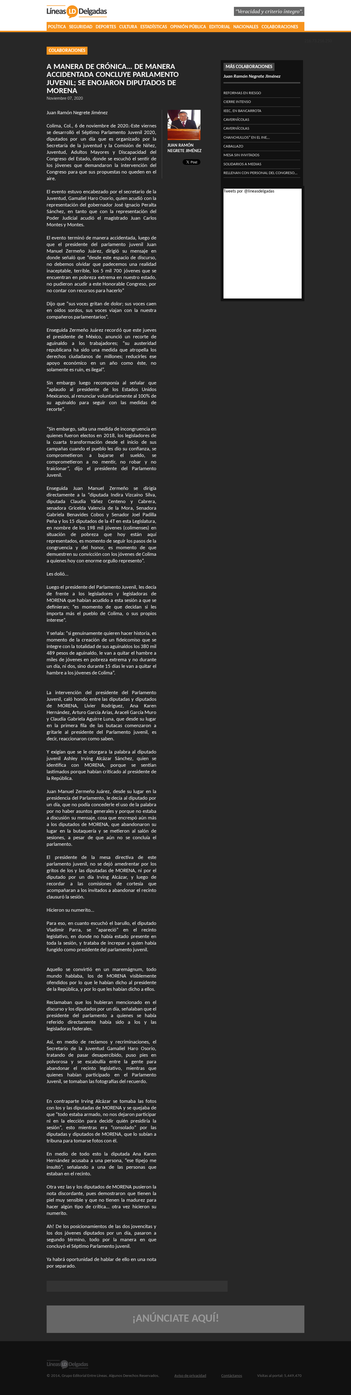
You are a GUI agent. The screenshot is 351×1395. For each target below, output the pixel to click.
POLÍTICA (57, 27)
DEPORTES (106, 27)
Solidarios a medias (242, 164)
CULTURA (128, 27)
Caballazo (233, 146)
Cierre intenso (237, 102)
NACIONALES (245, 27)
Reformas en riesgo (242, 93)
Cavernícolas (236, 120)
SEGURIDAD (80, 27)
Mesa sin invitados (241, 155)
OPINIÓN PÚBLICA (188, 27)
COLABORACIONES (280, 27)
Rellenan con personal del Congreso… (260, 173)
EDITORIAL (219, 27)
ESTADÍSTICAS (153, 27)
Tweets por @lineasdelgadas (248, 191)
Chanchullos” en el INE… (246, 138)
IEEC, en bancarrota (242, 111)
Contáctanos (231, 1376)
